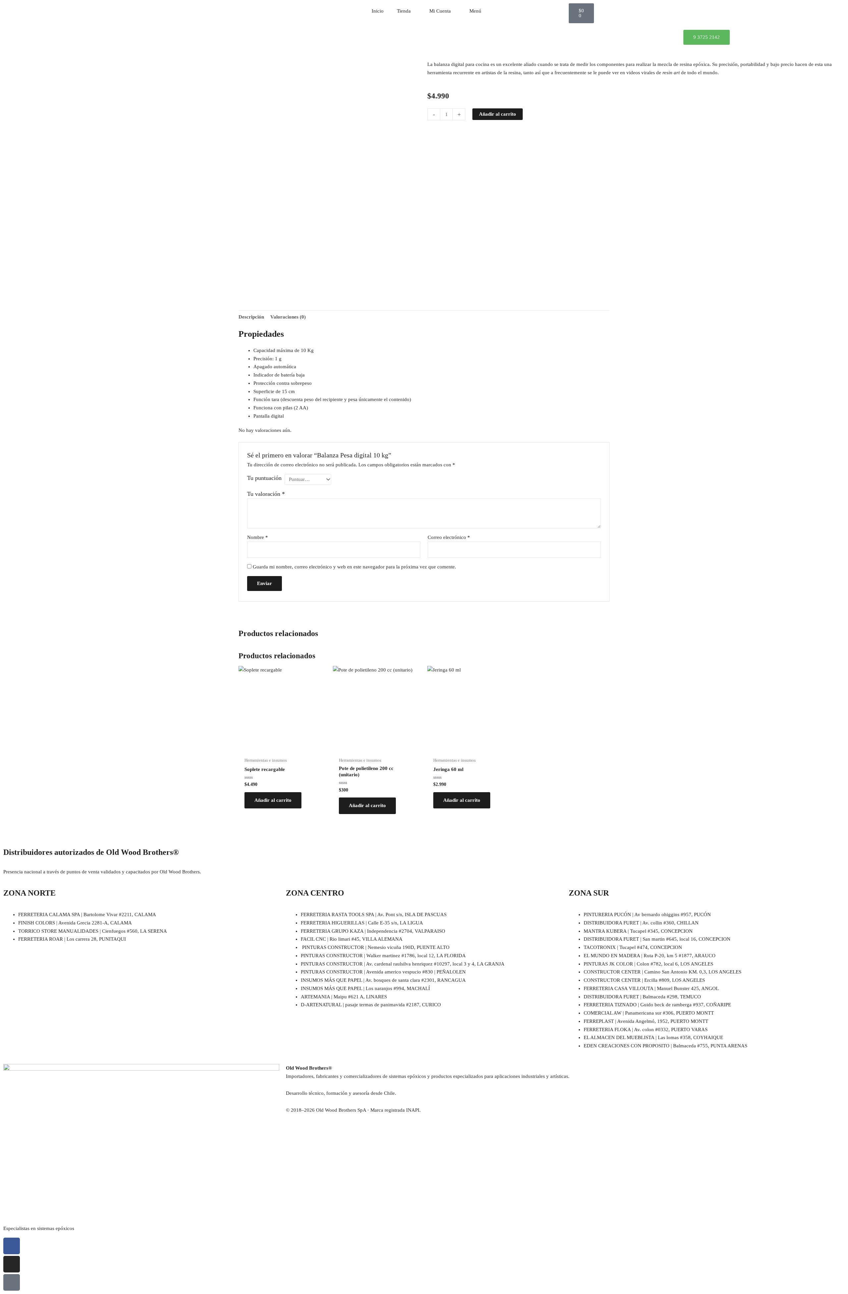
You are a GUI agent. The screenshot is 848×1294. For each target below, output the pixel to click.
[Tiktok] (11, 1282)
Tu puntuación (264, 478)
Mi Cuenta (440, 11)
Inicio (378, 11)
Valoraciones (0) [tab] (288, 317)
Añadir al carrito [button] (273, 800)
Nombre (257, 537)
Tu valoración (266, 494)
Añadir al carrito (497, 114)
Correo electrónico (449, 537)
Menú (475, 11)
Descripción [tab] (251, 317)
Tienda (404, 11)
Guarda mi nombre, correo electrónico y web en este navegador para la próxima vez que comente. (354, 566)
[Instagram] (11, 1264)
